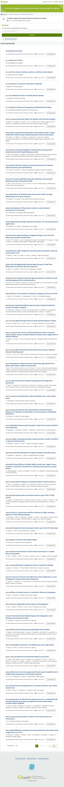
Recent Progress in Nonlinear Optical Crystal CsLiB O (36, 482)
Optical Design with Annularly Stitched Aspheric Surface (36, 321)
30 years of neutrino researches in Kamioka (26, 84)
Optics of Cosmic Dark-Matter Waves (24, 540)
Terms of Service (20, 758)
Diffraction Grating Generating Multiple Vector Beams (30, 629)
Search (6, 25)
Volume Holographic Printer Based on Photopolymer (29, 604)
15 (49, 746)
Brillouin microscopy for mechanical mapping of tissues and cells (34, 293)
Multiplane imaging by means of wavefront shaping (34, 565)
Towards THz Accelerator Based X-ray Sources (33, 657)
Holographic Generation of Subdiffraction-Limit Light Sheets (32, 645)
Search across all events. (11, 39)
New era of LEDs (16, 60)
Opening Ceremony (15, 51)
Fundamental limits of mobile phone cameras (27, 95)
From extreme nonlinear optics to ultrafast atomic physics (32, 72)
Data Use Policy (31, 758)
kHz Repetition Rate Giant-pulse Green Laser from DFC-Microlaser (34, 528)
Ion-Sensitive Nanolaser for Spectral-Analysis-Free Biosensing (33, 453)
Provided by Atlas (32, 780)
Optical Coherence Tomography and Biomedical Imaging (31, 107)
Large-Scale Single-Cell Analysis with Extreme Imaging (35, 119)
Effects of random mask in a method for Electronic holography (33, 592)
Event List (4, 14)
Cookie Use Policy (43, 758)
